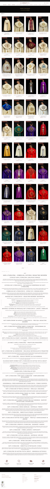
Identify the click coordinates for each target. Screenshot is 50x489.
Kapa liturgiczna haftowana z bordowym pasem (31, 33)
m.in (42, 298)
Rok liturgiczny (44, 4)
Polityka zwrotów (24, 480)
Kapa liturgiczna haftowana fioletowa (7, 180)
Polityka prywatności (24, 477)
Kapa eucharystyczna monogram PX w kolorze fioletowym (19, 263)
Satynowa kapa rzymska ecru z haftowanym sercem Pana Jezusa (6, 74)
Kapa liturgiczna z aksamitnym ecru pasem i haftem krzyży (19, 116)
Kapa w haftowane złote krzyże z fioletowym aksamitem (7, 200)
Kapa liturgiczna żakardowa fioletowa (43, 95)
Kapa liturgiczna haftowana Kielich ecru (19, 54)
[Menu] (3, 481)
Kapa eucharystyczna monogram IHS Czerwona (43, 200)
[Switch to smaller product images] (2, 14)
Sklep (6, 271)
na (25, 8)
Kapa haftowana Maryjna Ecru (43, 74)
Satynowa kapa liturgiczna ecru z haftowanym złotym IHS (43, 54)
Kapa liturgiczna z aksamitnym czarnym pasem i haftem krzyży (43, 221)
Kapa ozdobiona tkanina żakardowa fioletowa (19, 180)
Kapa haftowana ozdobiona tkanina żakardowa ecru (7, 33)
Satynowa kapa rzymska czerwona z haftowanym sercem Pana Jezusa (31, 200)
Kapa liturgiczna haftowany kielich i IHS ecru (19, 95)
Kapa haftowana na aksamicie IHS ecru (31, 54)
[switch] (2, 486)
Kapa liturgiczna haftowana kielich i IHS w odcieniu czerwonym (7, 263)
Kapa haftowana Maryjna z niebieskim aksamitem (7, 116)
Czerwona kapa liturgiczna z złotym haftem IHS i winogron (43, 242)
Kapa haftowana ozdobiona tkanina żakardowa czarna (31, 95)
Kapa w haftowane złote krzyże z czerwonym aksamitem (43, 137)
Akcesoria (31, 4)
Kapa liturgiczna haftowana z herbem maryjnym (43, 116)
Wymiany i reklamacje (25, 479)
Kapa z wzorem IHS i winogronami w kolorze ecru (31, 221)
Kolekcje (40, 4)
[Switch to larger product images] (1, 14)
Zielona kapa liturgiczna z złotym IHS (19, 137)
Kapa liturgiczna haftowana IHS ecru (6, 137)
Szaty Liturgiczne (19, 4)
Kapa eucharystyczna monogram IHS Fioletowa (43, 180)
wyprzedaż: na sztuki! (25, 0)
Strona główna (3, 271)
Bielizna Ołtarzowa (25, 4)
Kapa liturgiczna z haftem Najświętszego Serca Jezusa (19, 74)
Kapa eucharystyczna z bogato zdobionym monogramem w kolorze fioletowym (31, 138)
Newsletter (35, 481)
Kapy (8, 271)
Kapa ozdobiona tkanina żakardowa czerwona (31, 180)
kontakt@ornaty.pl (36, 480)
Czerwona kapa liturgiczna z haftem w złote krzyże (31, 159)
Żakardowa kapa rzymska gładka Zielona (43, 263)
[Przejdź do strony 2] (27, 267)
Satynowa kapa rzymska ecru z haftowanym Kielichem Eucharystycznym (31, 117)
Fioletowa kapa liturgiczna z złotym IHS (31, 263)
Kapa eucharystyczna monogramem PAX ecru (7, 54)
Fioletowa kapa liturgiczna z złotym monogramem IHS (7, 221)
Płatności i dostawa (24, 478)
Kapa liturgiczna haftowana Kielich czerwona (19, 221)
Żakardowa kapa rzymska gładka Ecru (19, 159)
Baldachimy (35, 4)
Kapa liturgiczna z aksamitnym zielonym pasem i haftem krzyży (7, 242)
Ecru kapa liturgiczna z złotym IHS (31, 74)
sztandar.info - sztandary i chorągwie (6, 477)
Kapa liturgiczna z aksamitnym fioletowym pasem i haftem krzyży (19, 242)
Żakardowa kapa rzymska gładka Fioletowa (19, 200)
